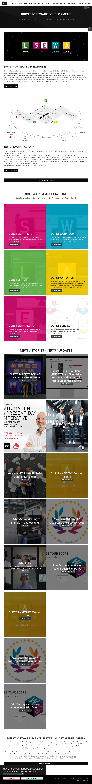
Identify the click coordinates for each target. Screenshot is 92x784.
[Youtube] (84, 780)
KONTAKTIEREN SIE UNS (46, 180)
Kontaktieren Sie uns (75, 778)
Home (14, 3)
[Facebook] (78, 780)
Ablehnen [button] (11, 778)
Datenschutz (64, 778)
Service (62, 3)
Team (81, 3)
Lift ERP (48, 3)
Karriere (87, 3)
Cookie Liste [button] (23, 771)
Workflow (41, 3)
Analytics (55, 3)
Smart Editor (32, 3)
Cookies (85, 778)
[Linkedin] (87, 780)
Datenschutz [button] (32, 771)
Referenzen (72, 3)
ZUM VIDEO (25, 526)
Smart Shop (23, 3)
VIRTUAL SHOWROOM (46, 763)
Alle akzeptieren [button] (32, 778)
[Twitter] (81, 780)
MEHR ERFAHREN (11, 86)
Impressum (56, 778)
